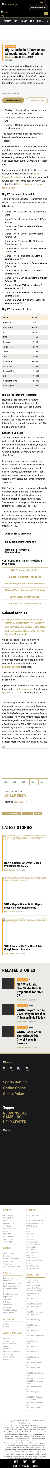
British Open (7, 1281)
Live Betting (7, 1231)
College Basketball (11, 813)
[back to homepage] (7, 13)
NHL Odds (30, 1239)
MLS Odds (30, 1231)
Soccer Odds (8, 1239)
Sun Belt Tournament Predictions (25, 603)
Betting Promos (37, 100)
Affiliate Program (9, 1324)
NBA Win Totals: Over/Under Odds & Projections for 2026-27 (22, 864)
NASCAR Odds (8, 1237)
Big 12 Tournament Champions (20, 541)
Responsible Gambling (15, 1115)
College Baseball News (34, 1260)
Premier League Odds (34, 1245)
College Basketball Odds (35, 1221)
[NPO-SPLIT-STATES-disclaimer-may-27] (25, 758)
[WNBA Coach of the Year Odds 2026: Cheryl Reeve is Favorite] (8, 1031)
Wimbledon (7, 1305)
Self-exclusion (8, 1354)
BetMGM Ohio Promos (34, 1378)
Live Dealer (7, 1256)
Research (6, 1349)
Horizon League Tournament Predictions (25, 583)
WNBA (31, 1005)
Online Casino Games (11, 1259)
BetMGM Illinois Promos (35, 1304)
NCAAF (24, 21)
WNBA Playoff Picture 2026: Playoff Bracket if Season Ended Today (23, 906)
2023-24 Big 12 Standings (18, 533)
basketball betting (11, 667)
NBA (30, 980)
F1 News (29, 1263)
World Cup (7, 1307)
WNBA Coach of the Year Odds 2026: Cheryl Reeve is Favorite (23, 947)
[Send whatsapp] (34, 782)
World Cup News (32, 1266)
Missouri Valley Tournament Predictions (25, 590)
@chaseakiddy (20, 802)
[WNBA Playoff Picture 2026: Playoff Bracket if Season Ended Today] (8, 1009)
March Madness (9, 1313)
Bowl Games (8, 1278)
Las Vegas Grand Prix (11, 1286)
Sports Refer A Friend (34, 1285)
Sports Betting (15, 1082)
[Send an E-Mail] (24, 782)
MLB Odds (30, 1229)
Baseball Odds (8, 1215)
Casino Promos (32, 1280)
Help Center (14, 1122)
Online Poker (13, 1094)
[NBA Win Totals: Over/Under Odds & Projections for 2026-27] (8, 983)
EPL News (30, 1250)
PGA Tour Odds (32, 1242)
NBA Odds (30, 1234)
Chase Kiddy (10, 57)
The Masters (7, 1299)
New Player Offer (13, 100)
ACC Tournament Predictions (25, 570)
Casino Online (14, 1088)
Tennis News (31, 1258)
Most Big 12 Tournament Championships (17, 551)
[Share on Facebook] (15, 782)
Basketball (11, 46)
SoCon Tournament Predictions (25, 597)
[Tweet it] (6, 782)
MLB (32, 21)
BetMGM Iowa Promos (34, 1312)
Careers (6, 1327)
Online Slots (7, 1264)
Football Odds (8, 1223)
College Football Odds (34, 1223)
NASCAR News (32, 1252)
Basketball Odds (9, 1218)
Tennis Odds (7, 1242)
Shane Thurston (9, 870)
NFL (16, 21)
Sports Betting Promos (34, 1283)
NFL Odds (30, 1237)
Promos (7, 21)
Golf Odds (7, 1226)
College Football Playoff (12, 1283)
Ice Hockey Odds (9, 1229)
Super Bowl (7, 1297)
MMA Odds (7, 1234)
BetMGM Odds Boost (34, 1291)
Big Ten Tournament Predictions (25, 577)
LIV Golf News (31, 1226)
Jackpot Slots (8, 1253)
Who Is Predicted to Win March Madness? (26, 627)
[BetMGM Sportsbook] (11, 5)
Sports (38, 813)
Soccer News (31, 1255)
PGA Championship (10, 1294)
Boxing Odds (8, 1221)
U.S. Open (7, 1302)
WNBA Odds (31, 1247)
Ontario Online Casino (11, 1267)
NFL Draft (7, 1291)
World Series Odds (10, 1310)
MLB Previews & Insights (35, 1269)
